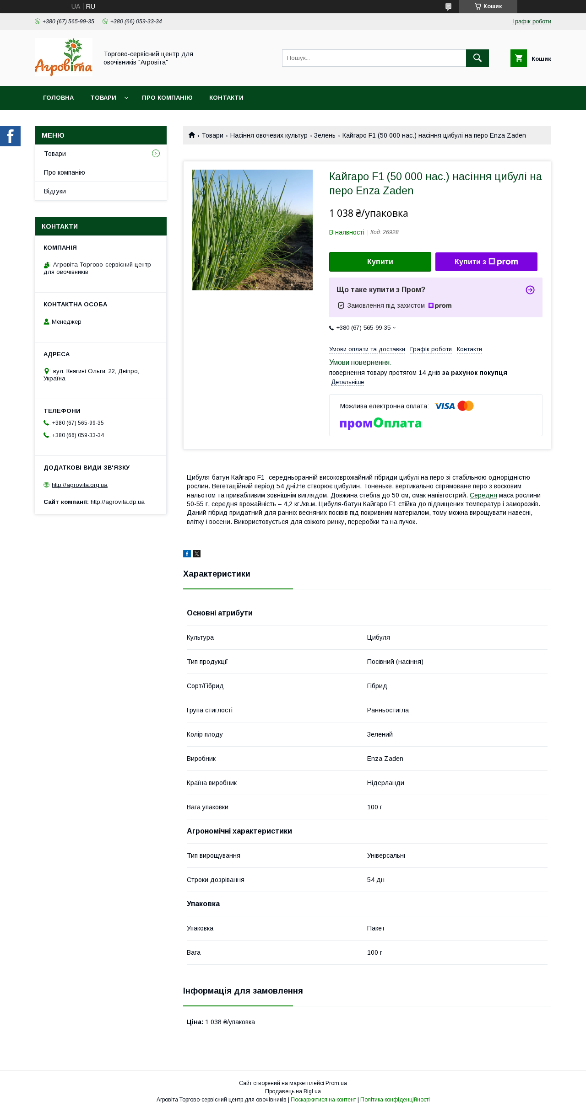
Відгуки (55, 191)
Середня (483, 495)
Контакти (226, 97)
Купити (380, 262)
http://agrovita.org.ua (80, 484)
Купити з (470, 262)
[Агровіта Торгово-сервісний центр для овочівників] (63, 74)
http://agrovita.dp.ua (118, 501)
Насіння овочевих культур (269, 135)
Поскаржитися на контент (323, 1099)
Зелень (325, 135)
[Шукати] (477, 58)
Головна (58, 97)
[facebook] (187, 555)
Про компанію (167, 97)
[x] (197, 555)
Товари (103, 97)
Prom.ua (336, 1083)
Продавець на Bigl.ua (293, 1091)
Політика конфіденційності (395, 1099)
